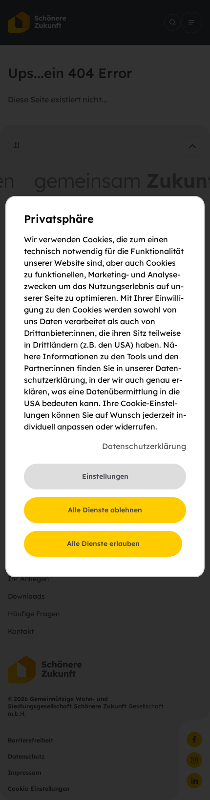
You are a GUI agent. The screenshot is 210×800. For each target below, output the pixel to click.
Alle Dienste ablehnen (105, 510)
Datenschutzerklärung (144, 446)
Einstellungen (105, 476)
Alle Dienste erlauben (103, 543)
